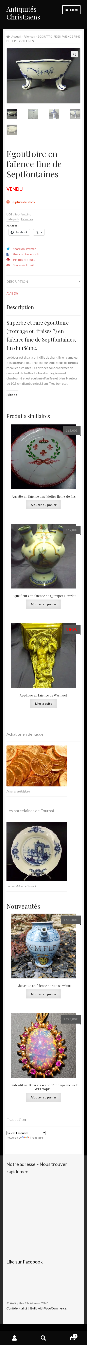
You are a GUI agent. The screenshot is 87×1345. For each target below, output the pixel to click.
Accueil (16, 36)
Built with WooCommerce (48, 1308)
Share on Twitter (24, 249)
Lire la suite (43, 703)
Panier (67, 1335)
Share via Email (23, 265)
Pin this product (24, 259)
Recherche (43, 1338)
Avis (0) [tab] (12, 293)
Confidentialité (16, 1308)
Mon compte (14, 1338)
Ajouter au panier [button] (44, 505)
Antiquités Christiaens (23, 13)
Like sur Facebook (24, 1261)
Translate (36, 1137)
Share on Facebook (26, 254)
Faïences (29, 36)
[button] (74, 54)
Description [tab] (17, 281)
